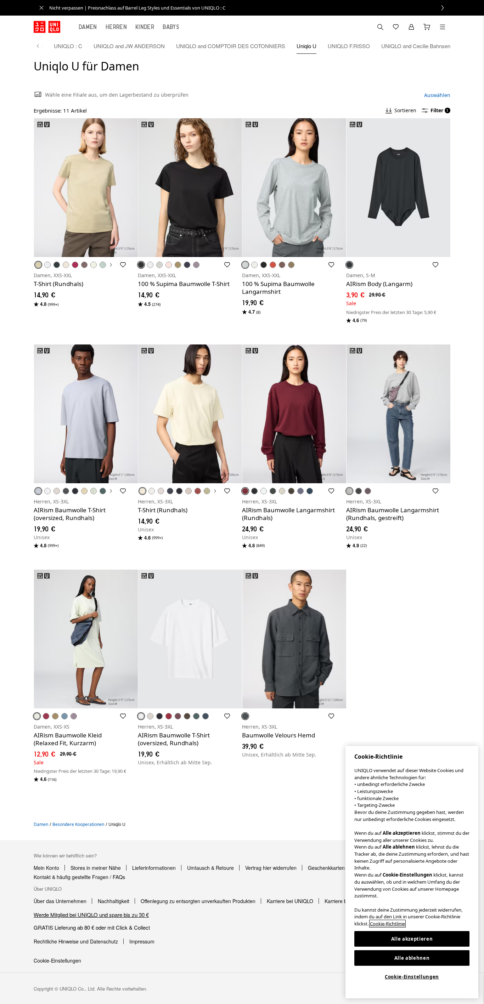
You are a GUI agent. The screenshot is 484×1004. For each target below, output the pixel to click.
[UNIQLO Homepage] (47, 27)
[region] (411, 872)
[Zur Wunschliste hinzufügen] (123, 265)
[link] (249, 8)
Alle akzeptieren (412, 939)
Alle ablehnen (412, 958)
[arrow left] (41, 46)
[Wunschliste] (396, 27)
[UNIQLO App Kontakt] (380, 27)
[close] (41, 8)
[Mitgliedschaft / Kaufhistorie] (411, 27)
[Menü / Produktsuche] (442, 27)
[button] (86, 187)
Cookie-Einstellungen (412, 977)
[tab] (88, 27)
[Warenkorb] (427, 27)
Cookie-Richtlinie (387, 923)
